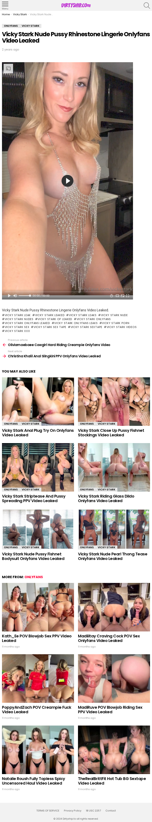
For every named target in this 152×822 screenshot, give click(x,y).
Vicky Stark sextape (86, 327)
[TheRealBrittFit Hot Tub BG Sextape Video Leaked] (114, 750)
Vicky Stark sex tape (50, 327)
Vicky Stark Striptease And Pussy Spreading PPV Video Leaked (33, 498)
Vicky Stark (30, 424)
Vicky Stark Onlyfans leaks (76, 323)
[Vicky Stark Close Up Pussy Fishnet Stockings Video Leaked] (114, 401)
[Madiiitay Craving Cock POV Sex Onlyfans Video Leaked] (114, 607)
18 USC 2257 (93, 810)
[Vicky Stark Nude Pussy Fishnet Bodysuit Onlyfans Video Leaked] (38, 529)
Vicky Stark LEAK (18, 315)
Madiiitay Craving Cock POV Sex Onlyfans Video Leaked (109, 638)
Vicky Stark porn (115, 323)
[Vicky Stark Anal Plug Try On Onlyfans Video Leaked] (38, 401)
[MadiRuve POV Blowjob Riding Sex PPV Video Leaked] (114, 678)
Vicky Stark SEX (17, 327)
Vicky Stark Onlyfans (94, 319)
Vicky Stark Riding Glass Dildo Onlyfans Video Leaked (106, 498)
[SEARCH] (147, 5)
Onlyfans (11, 424)
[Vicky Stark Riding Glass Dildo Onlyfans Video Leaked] (114, 467)
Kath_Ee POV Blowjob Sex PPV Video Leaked (37, 638)
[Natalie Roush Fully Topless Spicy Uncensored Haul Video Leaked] (38, 750)
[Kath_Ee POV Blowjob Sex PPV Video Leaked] (38, 607)
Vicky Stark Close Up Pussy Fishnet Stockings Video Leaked (111, 433)
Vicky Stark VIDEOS (122, 327)
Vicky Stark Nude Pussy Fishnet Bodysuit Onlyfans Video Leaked (33, 556)
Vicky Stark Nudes (19, 319)
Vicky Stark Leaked (50, 315)
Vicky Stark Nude (114, 315)
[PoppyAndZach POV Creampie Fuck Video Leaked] (38, 678)
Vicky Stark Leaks (83, 315)
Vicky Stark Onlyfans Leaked (27, 323)
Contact (110, 810)
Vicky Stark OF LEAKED (55, 319)
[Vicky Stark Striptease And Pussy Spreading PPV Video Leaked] (38, 467)
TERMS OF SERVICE (47, 810)
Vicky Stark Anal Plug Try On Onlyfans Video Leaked (38, 433)
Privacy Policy (72, 810)
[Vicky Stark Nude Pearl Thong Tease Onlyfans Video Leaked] (114, 529)
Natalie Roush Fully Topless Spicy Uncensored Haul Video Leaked (33, 781)
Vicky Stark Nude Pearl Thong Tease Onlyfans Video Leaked (112, 556)
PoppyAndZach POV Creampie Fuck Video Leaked (36, 710)
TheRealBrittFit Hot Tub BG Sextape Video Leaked (112, 781)
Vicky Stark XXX (17, 331)
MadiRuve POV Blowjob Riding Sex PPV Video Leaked (110, 710)
